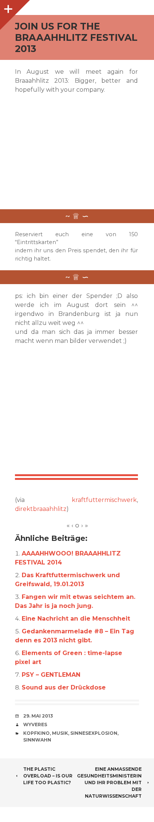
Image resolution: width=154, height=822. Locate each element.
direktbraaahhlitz (41, 508)
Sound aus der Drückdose (64, 687)
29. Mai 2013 (38, 716)
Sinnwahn (37, 740)
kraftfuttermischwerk (104, 499)
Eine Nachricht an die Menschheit (76, 618)
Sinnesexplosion (93, 733)
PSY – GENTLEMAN (51, 674)
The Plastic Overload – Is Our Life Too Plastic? (48, 775)
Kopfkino (36, 733)
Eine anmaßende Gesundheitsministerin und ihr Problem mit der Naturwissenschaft (109, 782)
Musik (60, 733)
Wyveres (35, 724)
